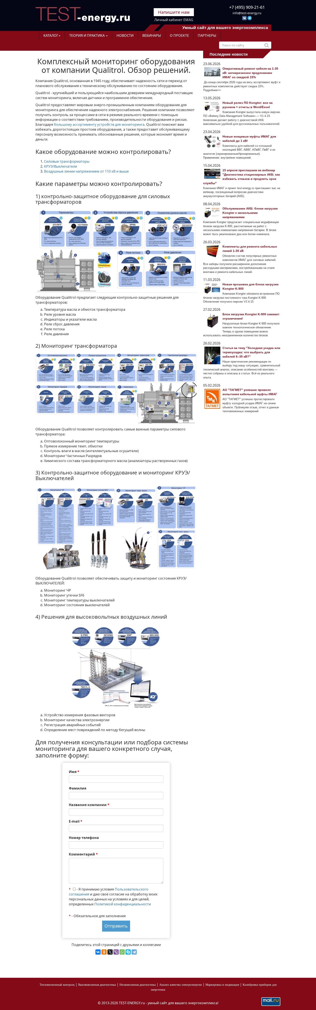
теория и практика (87, 35)
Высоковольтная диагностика (97, 984)
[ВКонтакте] (98, 952)
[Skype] (128, 952)
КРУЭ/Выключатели (60, 166)
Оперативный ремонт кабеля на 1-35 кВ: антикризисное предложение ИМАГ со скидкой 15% (250, 73)
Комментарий (83, 854)
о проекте (179, 35)
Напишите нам (174, 12)
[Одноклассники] (104, 952)
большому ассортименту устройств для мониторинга (99, 124)
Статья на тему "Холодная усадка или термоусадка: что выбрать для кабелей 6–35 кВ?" (251, 352)
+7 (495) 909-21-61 (247, 7)
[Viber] (116, 952)
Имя (74, 771)
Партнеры (207, 35)
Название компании (89, 804)
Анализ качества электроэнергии (180, 984)
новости (125, 35)
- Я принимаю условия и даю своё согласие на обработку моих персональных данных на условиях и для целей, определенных (113, 896)
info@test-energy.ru (247, 13)
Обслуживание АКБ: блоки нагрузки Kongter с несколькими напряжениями (250, 213)
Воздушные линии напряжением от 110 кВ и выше (86, 171)
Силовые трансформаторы (66, 161)
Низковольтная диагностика (138, 984)
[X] (110, 952)
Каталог (50, 35)
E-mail (75, 821)
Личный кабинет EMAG (173, 19)
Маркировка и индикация (222, 984)
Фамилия (77, 788)
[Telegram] (134, 952)
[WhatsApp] (122, 952)
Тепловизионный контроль (57, 984)
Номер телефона (84, 837)
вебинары (151, 35)
